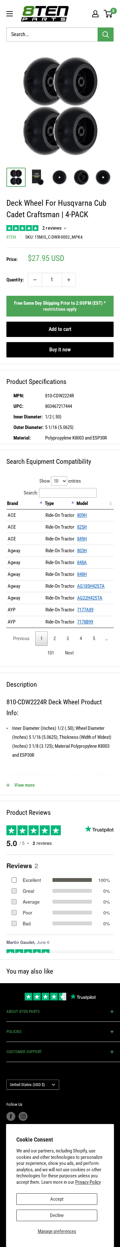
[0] (108, 14)
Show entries (60, 481)
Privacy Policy (88, 1182)
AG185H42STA (91, 586)
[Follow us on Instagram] (23, 1116)
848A (82, 562)
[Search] (106, 34)
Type (49, 503)
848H (82, 574)
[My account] (95, 13)
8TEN (11, 237)
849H (82, 539)
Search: (31, 493)
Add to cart (60, 329)
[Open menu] (9, 13)
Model (82, 503)
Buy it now (60, 350)
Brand (12, 503)
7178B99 (85, 622)
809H (82, 515)
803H (82, 551)
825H (82, 527)
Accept (56, 1199)
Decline (57, 1215)
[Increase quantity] (69, 280)
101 (50, 653)
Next (69, 653)
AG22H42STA (89, 598)
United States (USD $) (27, 1084)
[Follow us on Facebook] (10, 1116)
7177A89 (85, 610)
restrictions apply (60, 309)
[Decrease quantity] (35, 280)
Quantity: (15, 280)
